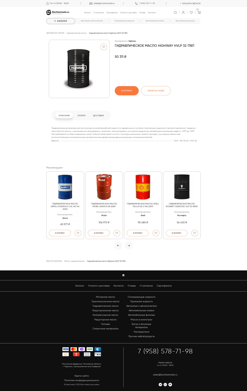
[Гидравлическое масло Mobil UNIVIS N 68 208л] (104, 187)
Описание (64, 115)
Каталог (87, 12)
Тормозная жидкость (141, 301)
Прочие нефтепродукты (141, 336)
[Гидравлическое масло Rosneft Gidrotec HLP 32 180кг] (182, 187)
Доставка (98, 115)
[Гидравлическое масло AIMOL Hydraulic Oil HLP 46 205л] (65, 187)
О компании (99, 12)
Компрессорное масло (105, 315)
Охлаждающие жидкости (124, 21)
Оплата (81, 115)
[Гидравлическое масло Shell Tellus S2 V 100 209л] (143, 187)
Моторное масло (105, 297)
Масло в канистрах (141, 319)
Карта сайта (82, 375)
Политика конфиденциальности (81, 380)
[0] (199, 12)
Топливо (105, 324)
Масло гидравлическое (74, 261)
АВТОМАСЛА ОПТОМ (55, 33)
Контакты (152, 12)
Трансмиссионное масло (105, 301)
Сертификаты (112, 12)
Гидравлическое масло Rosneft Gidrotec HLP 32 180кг (182, 205)
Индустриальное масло (105, 310)
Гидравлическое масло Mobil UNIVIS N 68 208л (104, 205)
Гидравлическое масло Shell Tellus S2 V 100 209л (143, 205)
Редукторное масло (105, 319)
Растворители (141, 331)
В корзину (60, 233)
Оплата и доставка (128, 12)
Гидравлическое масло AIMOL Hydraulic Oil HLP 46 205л (65, 206)
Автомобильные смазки (155, 21)
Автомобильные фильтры (185, 21)
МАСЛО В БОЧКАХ (54, 261)
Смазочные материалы (105, 328)
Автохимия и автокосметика (92, 21)
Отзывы (142, 12)
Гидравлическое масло (76, 33)
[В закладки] (103, 47)
